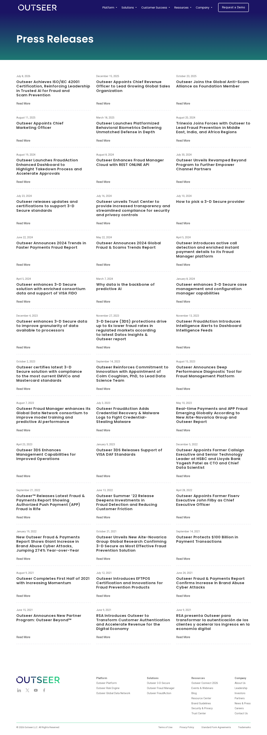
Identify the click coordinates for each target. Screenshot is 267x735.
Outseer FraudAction (159, 693)
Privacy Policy (187, 727)
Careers (239, 708)
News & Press (243, 703)
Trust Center (198, 713)
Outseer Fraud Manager (161, 688)
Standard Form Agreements (216, 727)
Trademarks (244, 727)
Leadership (241, 688)
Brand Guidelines (201, 703)
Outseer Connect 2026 (204, 683)
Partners (240, 698)
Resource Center (201, 698)
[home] (37, 8)
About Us (240, 683)
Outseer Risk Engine (108, 688)
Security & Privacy (202, 708)
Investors (240, 693)
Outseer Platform (106, 683)
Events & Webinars (202, 688)
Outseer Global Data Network (113, 693)
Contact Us (241, 713)
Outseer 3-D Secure (158, 683)
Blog (194, 693)
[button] (109, 7)
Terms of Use (165, 727)
